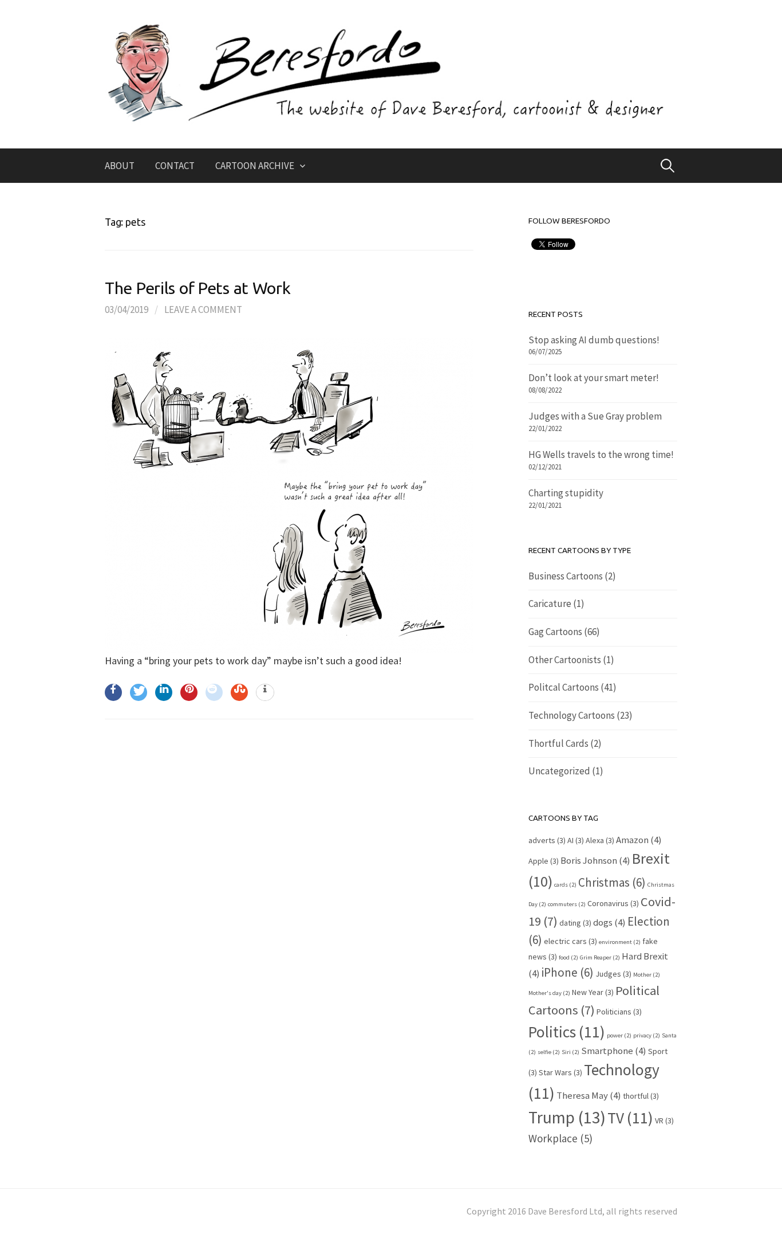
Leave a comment (203, 309)
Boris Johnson (595, 860)
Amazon (639, 839)
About (120, 165)
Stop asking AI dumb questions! (593, 340)
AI (575, 840)
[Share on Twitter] (138, 692)
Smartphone (613, 1050)
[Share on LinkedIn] (163, 692)
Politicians (619, 1011)
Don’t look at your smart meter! (593, 377)
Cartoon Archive (254, 165)
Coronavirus (613, 903)
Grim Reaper (600, 957)
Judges (613, 974)
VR (664, 1120)
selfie (549, 1052)
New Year (593, 992)
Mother (646, 974)
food (568, 957)
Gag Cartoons (555, 631)
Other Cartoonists (564, 659)
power (619, 1035)
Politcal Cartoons (563, 687)
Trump (567, 1117)
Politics (566, 1031)
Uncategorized (559, 771)
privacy (646, 1035)
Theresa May (588, 1095)
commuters (567, 904)
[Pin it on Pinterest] (189, 692)
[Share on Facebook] (113, 692)
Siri (570, 1052)
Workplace (560, 1138)
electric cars (570, 941)
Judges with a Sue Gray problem (595, 416)
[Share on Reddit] (214, 692)
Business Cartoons (565, 576)
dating (575, 923)
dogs (609, 922)
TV (630, 1117)
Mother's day (549, 993)
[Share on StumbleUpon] (239, 692)
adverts (547, 840)
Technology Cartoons (571, 715)
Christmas (612, 882)
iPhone (568, 972)
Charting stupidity (565, 493)
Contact (175, 165)
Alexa (600, 840)
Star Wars (560, 1072)
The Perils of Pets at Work (198, 288)
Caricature (549, 603)
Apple (543, 861)
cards (565, 884)
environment (620, 942)
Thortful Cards (558, 743)
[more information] (265, 693)
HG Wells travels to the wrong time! (601, 454)
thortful (641, 1096)
